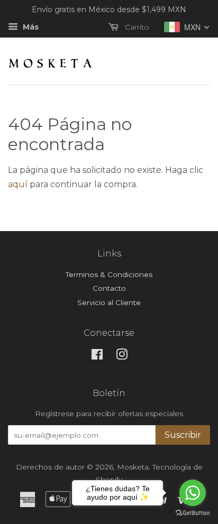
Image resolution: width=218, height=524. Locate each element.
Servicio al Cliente (109, 302)
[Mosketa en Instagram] (122, 356)
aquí (18, 184)
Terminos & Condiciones (109, 274)
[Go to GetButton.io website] (193, 513)
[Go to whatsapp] (192, 493)
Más (30, 27)
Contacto (109, 288)
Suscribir (183, 435)
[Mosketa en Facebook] (97, 356)
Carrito (136, 27)
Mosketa (133, 467)
